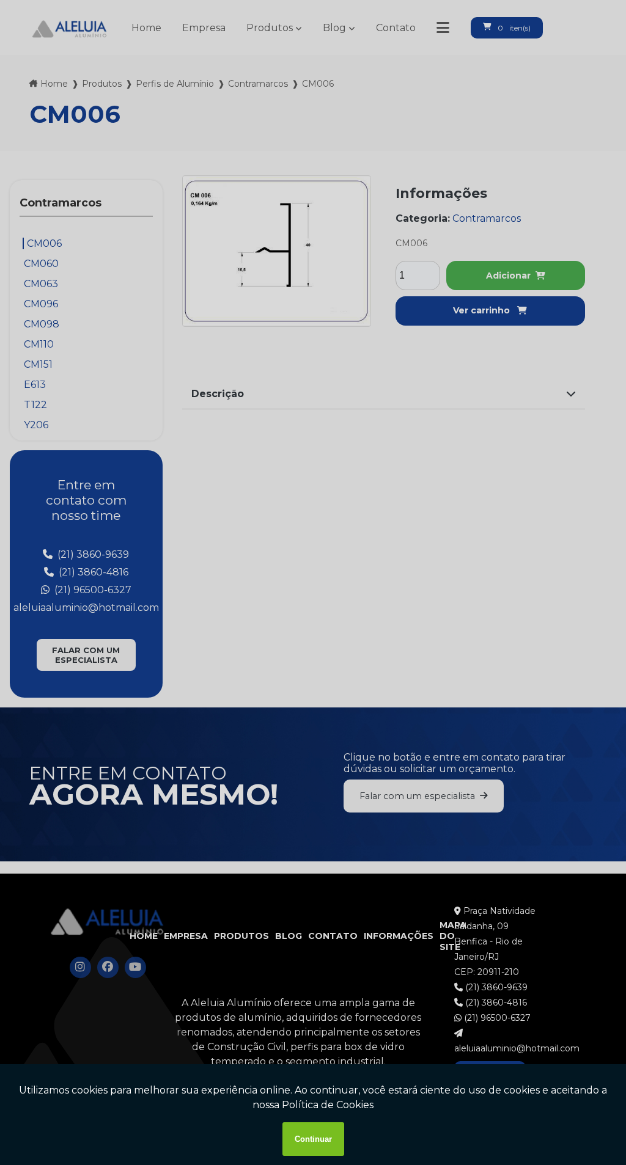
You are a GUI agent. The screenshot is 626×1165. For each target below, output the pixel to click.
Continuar (313, 1139)
